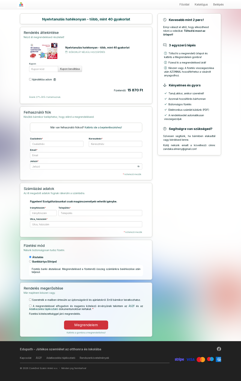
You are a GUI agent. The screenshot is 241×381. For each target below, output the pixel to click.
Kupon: (32, 63)
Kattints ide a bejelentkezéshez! (103, 127)
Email (33, 150)
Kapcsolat (25, 357)
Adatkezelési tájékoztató (60, 357)
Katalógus (201, 4)
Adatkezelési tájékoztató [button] (43, 308)
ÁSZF (39, 357)
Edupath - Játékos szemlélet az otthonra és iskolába (60, 349)
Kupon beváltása (70, 68)
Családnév (36, 138)
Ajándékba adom (42, 79)
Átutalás (37, 257)
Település (64, 207)
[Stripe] (198, 359)
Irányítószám (37, 207)
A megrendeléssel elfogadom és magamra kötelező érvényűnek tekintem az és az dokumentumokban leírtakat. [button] (86, 307)
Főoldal (184, 4)
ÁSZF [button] (132, 305)
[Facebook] (219, 349)
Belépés (218, 4)
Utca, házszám (38, 219)
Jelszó (33, 161)
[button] (139, 166)
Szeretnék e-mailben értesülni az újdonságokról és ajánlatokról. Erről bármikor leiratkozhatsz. (86, 299)
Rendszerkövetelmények (94, 357)
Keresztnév (95, 138)
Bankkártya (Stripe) (44, 261)
